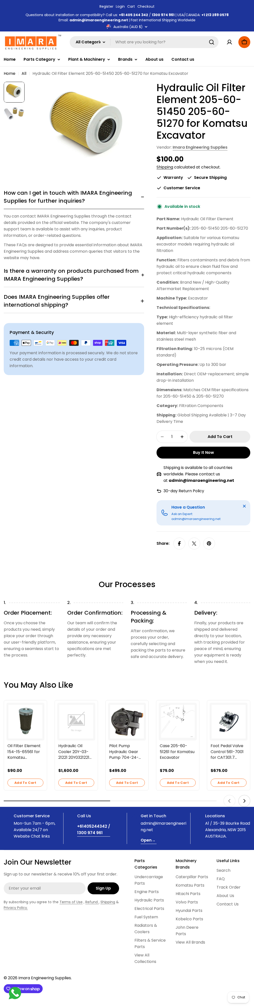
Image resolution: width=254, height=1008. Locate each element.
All (24, 73)
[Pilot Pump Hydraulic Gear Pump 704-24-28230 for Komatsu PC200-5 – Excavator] (127, 722)
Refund (92, 901)
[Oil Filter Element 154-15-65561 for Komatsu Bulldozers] (25, 722)
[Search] (212, 42)
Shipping (165, 167)
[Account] (229, 42)
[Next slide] (244, 801)
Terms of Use (71, 901)
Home (9, 73)
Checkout (146, 6)
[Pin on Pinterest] (209, 543)
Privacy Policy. (16, 907)
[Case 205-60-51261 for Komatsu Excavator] (178, 721)
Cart (131, 6)
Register (106, 6)
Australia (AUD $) (128, 26)
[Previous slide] (229, 801)
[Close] (244, 506)
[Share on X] (194, 543)
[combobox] (144, 42)
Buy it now (203, 452)
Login (120, 6)
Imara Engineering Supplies (200, 147)
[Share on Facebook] (179, 543)
